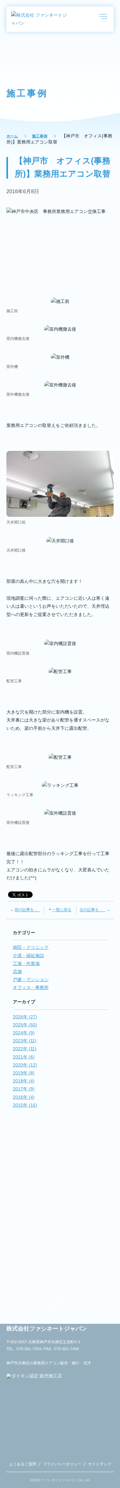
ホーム (12, 136)
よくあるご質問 (22, 1464)
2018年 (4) (24, 1080)
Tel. (60, 1207)
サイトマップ (99, 1464)
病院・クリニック (31, 947)
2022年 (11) (24, 1048)
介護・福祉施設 (28, 955)
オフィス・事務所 (31, 987)
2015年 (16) (25, 1105)
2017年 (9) (24, 1088)
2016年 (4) (24, 1097)
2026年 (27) (25, 1016)
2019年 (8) (24, 1072)
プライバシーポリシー (62, 1464)
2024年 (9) (24, 1032)
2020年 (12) (25, 1064)
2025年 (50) (25, 1024)
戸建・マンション (31, 979)
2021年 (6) (24, 1056)
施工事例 (39, 136)
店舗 (17, 971)
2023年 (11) (24, 1040)
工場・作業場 (26, 963)
